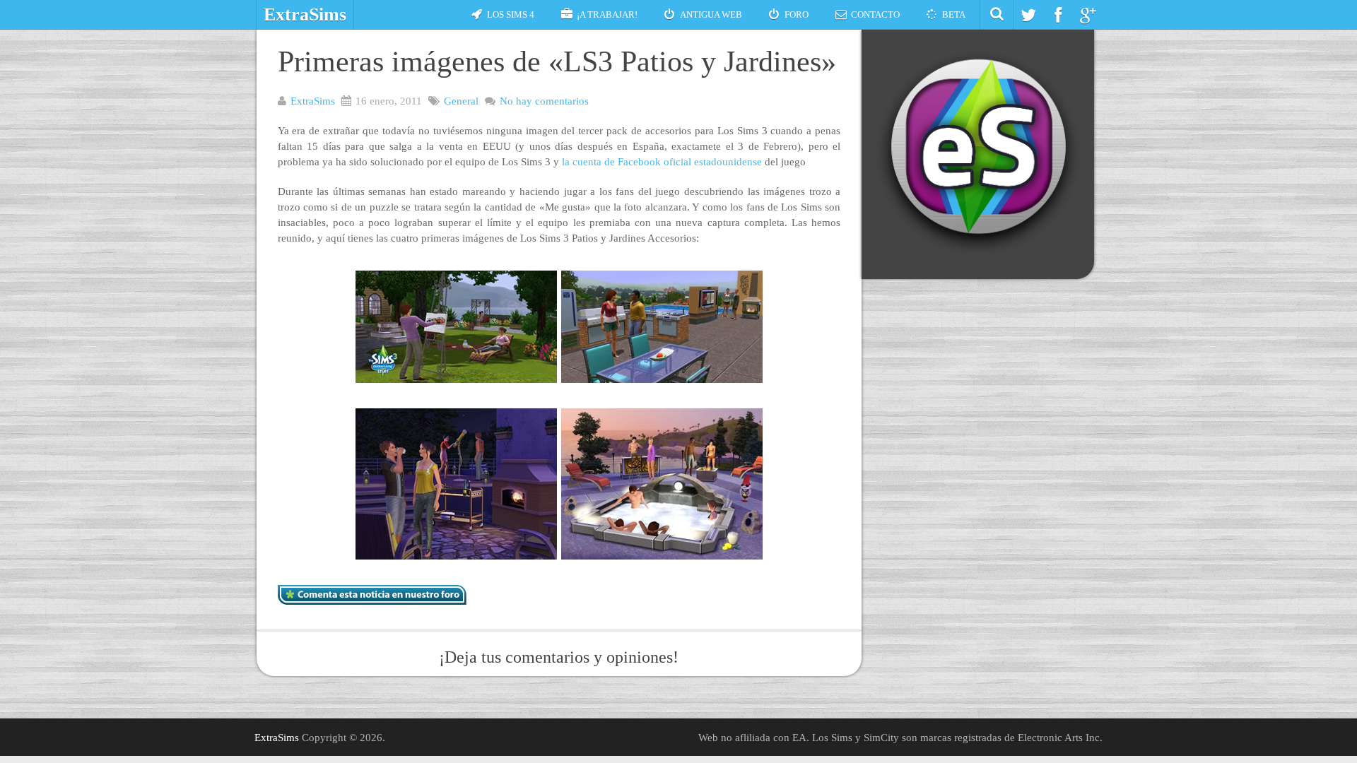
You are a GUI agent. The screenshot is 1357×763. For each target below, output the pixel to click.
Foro (797, 14)
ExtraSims (305, 15)
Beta (953, 14)
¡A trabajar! (607, 14)
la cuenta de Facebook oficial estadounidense (662, 161)
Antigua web (711, 14)
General (461, 101)
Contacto (875, 14)
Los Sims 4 (510, 14)
